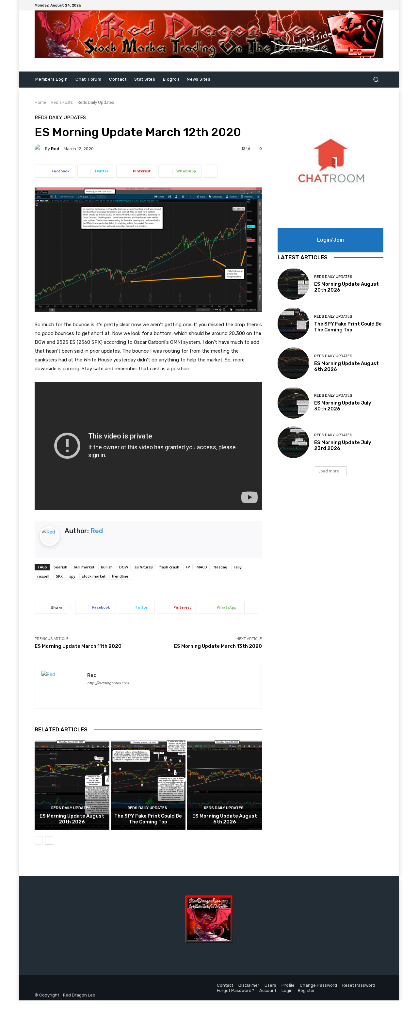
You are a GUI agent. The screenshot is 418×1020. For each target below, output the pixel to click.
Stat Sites (144, 79)
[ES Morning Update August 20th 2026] (72, 785)
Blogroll (171, 79)
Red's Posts (61, 102)
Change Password (318, 985)
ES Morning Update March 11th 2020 (78, 646)
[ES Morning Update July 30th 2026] (293, 403)
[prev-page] (39, 840)
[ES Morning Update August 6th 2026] (224, 785)
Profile (288, 985)
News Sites (198, 79)
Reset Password (358, 985)
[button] (375, 79)
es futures (144, 567)
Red (55, 149)
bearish (60, 567)
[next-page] (49, 840)
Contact (117, 79)
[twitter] (101, 692)
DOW (123, 567)
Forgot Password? (235, 990)
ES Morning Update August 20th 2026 (72, 819)
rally (238, 567)
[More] (210, 171)
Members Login (51, 79)
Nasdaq (220, 567)
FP (188, 567)
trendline (120, 576)
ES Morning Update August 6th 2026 (224, 819)
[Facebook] (364, 5)
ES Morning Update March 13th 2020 (218, 646)
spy (72, 576)
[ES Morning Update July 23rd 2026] (293, 442)
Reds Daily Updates (96, 102)
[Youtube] (379, 5)
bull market (84, 567)
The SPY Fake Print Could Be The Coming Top (148, 819)
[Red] (40, 148)
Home (40, 102)
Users (270, 985)
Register (306, 990)
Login (287, 990)
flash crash (169, 567)
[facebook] (89, 692)
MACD (202, 567)
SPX (59, 576)
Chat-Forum (88, 79)
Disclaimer (248, 985)
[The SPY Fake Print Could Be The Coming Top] (148, 785)
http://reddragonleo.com (108, 683)
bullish (107, 567)
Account (267, 990)
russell (43, 576)
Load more (328, 471)
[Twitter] (372, 5)
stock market (93, 576)
